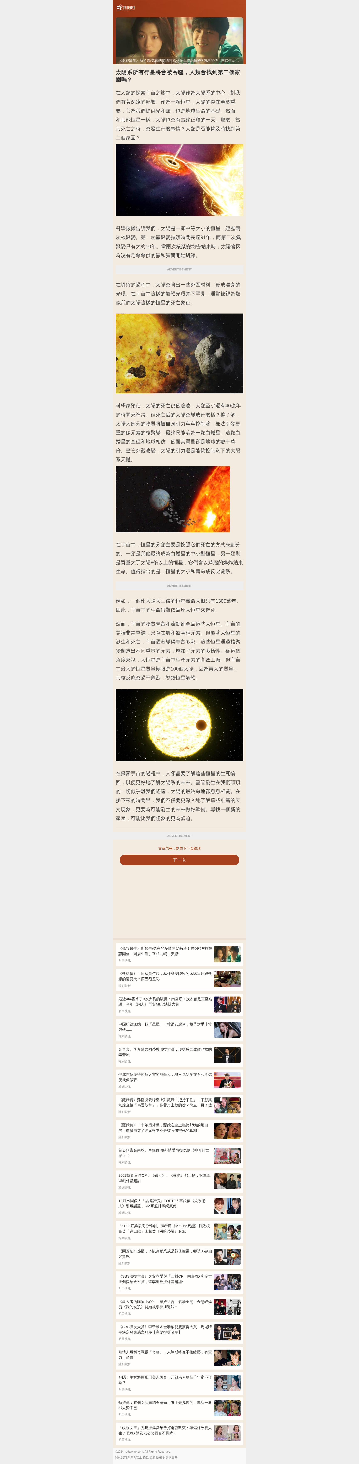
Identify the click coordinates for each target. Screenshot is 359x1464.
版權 (159, 1457)
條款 (146, 1457)
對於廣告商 (170, 1457)
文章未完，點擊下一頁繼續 (179, 848)
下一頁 (180, 860)
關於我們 (121, 1457)
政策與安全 (135, 1457)
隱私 (152, 1457)
